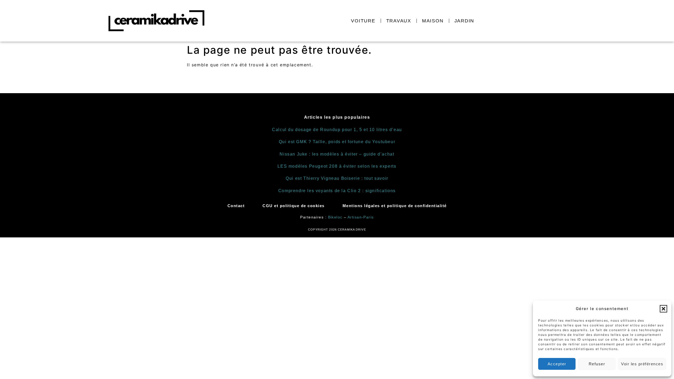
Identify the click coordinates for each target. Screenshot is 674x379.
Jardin (464, 20)
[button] (663, 308)
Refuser (597, 364)
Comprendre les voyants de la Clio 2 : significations (337, 190)
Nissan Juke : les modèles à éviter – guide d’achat (337, 154)
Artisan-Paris (361, 217)
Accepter (557, 364)
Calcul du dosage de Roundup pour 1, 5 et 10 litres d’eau (337, 129)
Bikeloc (335, 217)
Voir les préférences (642, 364)
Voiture (363, 20)
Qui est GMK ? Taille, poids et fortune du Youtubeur (337, 141)
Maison (433, 20)
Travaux (398, 20)
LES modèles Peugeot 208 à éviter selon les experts (336, 166)
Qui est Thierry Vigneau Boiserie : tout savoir (337, 178)
